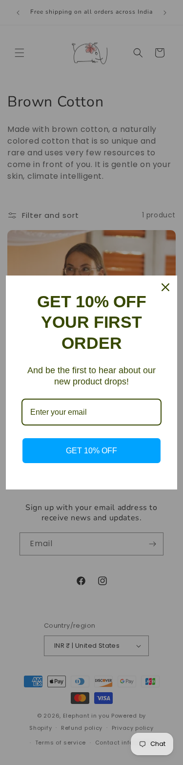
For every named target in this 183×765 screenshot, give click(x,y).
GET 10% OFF (91, 450)
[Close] (165, 287)
